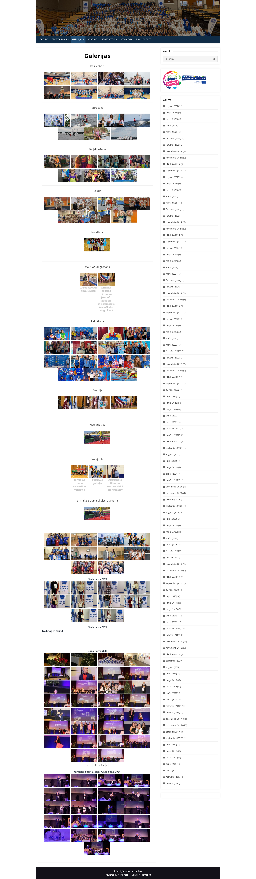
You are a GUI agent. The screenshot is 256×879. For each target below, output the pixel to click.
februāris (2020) (173, 551)
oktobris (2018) (173, 654)
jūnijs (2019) (172, 602)
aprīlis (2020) (172, 538)
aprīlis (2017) (172, 763)
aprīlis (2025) (172, 196)
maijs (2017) (172, 757)
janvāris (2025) (173, 215)
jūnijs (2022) (172, 402)
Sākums (44, 39)
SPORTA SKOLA (59, 39)
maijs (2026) (172, 119)
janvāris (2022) (173, 435)
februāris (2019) (173, 628)
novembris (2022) (174, 370)
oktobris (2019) (173, 577)
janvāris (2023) (173, 357)
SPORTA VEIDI (109, 39)
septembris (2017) (174, 738)
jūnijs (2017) (172, 751)
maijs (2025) (172, 190)
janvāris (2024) (173, 286)
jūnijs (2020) (172, 525)
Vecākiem (126, 39)
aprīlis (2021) (172, 473)
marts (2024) (172, 273)
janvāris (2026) (173, 144)
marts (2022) (172, 422)
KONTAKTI (93, 39)
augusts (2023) (173, 319)
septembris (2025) (174, 170)
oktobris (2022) (173, 377)
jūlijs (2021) (171, 460)
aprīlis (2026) (172, 125)
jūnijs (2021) (172, 467)
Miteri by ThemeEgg (141, 874)
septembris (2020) (174, 506)
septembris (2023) (174, 312)
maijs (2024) (172, 260)
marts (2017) (172, 770)
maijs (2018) (172, 686)
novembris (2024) (174, 228)
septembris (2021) (174, 448)
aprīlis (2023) (172, 338)
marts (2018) (172, 699)
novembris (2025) (174, 157)
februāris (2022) (173, 428)
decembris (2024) (174, 222)
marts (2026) (172, 131)
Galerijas (77, 39)
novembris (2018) (174, 647)
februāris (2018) (173, 706)
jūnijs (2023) (172, 325)
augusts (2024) (173, 248)
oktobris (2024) (173, 235)
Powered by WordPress (116, 874)
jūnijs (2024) (172, 254)
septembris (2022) (174, 383)
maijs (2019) (172, 609)
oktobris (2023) (173, 306)
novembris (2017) (174, 725)
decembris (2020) (174, 486)
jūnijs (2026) (172, 112)
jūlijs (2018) (171, 673)
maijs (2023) (172, 331)
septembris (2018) (174, 660)
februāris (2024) (173, 280)
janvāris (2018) (173, 712)
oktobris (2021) (173, 441)
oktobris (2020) (173, 499)
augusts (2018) (173, 667)
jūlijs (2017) (171, 744)
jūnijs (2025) (172, 183)
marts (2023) (172, 344)
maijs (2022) (172, 409)
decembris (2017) (174, 718)
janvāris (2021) (173, 480)
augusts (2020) (173, 512)
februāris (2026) (173, 138)
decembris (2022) (174, 364)
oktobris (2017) (173, 731)
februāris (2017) (173, 776)
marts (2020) (172, 544)
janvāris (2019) (173, 634)
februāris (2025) (173, 209)
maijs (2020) (172, 531)
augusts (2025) (173, 177)
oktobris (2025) (173, 164)
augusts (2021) (173, 454)
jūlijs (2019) (171, 596)
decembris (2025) (174, 151)
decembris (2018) (174, 641)
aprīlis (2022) (172, 415)
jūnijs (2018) (172, 680)
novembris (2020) (174, 493)
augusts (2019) (173, 589)
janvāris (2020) (173, 557)
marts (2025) (172, 202)
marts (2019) (172, 622)
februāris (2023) (173, 351)
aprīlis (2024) (172, 267)
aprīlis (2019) (172, 615)
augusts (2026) (173, 106)
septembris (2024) (174, 241)
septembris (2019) (174, 583)
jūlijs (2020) (171, 518)
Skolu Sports (143, 39)
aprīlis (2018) (172, 693)
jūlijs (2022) (171, 396)
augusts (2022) (173, 389)
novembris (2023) (174, 299)
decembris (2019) (174, 564)
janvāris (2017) (173, 783)
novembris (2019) (174, 570)
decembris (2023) (174, 293)
